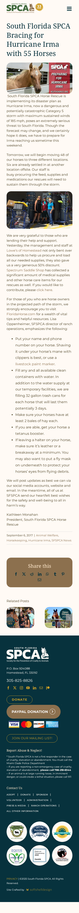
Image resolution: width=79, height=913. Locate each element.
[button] (10, 617)
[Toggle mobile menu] (69, 8)
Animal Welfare (47, 535)
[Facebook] (8, 687)
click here (44, 290)
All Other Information (23, 811)
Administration (37, 800)
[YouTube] (28, 687)
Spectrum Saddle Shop (25, 270)
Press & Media (16, 805)
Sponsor (42, 794)
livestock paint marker (35, 364)
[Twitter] (14, 687)
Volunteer (14, 800)
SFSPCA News (61, 540)
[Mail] (41, 687)
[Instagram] (21, 687)
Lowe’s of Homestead (24, 250)
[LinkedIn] (34, 687)
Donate (19, 700)
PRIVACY (12, 878)
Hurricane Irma (39, 540)
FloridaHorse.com (21, 314)
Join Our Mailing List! (32, 738)
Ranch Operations (43, 805)
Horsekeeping (17, 540)
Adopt (11, 794)
